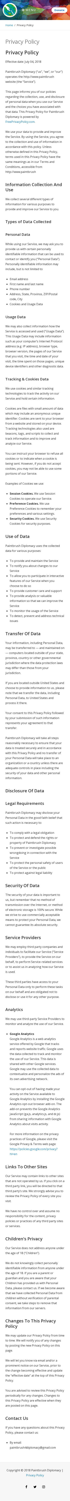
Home (9, 25)
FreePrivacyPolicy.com (20, 122)
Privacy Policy (35, 1475)
